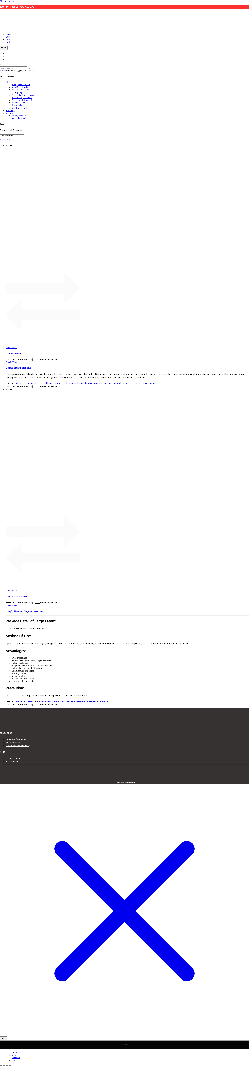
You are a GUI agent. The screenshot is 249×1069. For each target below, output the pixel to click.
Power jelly (17, 105)
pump (19, 92)
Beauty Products (19, 115)
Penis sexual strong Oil (22, 100)
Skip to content (7, 1)
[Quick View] (7, 345)
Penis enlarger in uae (98, 701)
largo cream (60, 383)
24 (4, 139)
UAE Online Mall (128, 782)
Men (8, 82)
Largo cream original (13, 353)
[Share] (7, 1065)
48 (7, 139)
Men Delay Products (21, 87)
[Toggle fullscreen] (4, 1065)
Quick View (11, 362)
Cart (8, 42)
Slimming (10, 110)
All (10, 139)
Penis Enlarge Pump (21, 89)
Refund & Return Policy (16, 758)
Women (9, 113)
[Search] (28, 68)
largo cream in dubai (75, 383)
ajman (51, 383)
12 (1, 139)
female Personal (19, 118)
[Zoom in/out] (1, 1065)
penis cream (141, 383)
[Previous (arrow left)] (1, 1068)
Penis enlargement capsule (23, 95)
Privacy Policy (12, 761)
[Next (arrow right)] (4, 1068)
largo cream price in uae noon (98, 383)
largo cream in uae (79, 701)
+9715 (8, 742)
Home (8, 34)
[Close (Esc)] (10, 1065)
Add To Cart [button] (11, 347)
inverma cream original (49, 701)
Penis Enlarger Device (22, 97)
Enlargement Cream (21, 84)
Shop (8, 37)
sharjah (151, 383)
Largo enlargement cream (124, 383)
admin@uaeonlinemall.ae (17, 745)
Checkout (10, 39)
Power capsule (18, 102)
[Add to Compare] (43, 337)
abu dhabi (43, 383)
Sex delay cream (19, 108)
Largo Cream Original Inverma (17, 596)
